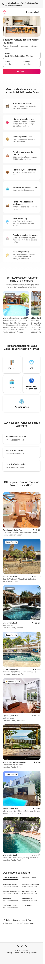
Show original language (13, 5)
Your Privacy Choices (29, 953)
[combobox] (22, 56)
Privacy (9, 953)
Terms (16, 953)
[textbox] (12, 64)
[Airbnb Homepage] (4, 12)
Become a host (32, 12)
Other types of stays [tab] (10, 877)
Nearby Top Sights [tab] (29, 877)
